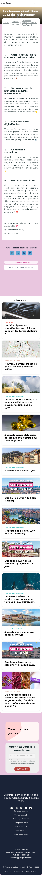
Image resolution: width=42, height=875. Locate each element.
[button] (33, 3)
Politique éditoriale (21, 823)
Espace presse (21, 827)
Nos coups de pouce (21, 819)
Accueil (6, 23)
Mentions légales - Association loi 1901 (20, 872)
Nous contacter (21, 830)
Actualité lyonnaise (15, 23)
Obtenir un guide (21, 815)
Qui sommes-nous (21, 811)
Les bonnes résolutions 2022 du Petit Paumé (29, 23)
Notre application (21, 834)
